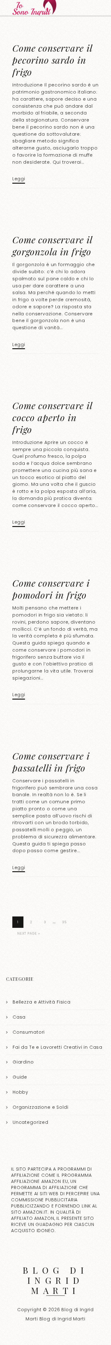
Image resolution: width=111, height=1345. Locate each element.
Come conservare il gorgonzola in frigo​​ (52, 245)
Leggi (18, 179)
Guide (20, 1077)
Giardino (23, 1062)
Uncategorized (30, 1122)
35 (64, 922)
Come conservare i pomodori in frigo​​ (50, 589)
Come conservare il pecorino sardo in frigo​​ (52, 60)
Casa (19, 1017)
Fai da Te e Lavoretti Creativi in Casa (57, 1047)
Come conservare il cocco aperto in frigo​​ (52, 417)
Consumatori (29, 1032)
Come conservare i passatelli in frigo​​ (50, 762)
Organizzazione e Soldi (40, 1107)
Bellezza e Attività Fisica (42, 1002)
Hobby (20, 1092)
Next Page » (28, 933)
